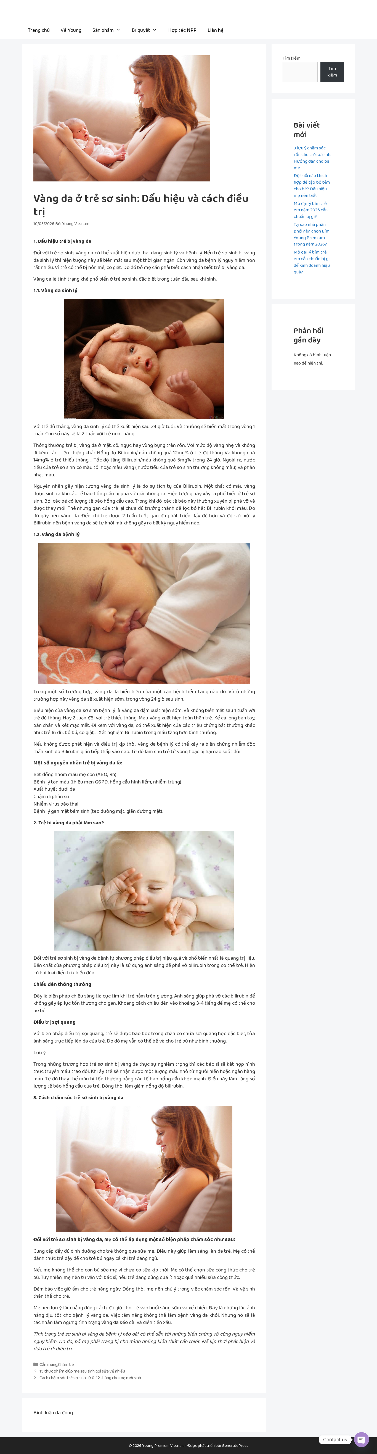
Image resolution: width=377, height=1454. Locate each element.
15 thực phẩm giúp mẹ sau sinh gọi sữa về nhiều (82, 1371)
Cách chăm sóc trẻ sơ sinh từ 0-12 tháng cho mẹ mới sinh (90, 1377)
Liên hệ (216, 30)
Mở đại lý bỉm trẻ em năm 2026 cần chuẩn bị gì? (311, 210)
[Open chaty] (361, 1439)
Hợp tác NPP (182, 30)
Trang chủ (39, 30)
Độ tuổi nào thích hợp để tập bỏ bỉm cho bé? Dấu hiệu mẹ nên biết (312, 185)
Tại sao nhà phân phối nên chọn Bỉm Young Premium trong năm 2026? (312, 234)
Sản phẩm (103, 30)
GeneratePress (235, 1445)
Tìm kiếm (292, 58)
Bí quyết (141, 30)
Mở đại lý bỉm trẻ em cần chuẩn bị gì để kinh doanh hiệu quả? (312, 262)
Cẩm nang (48, 1364)
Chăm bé (66, 1364)
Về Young (71, 30)
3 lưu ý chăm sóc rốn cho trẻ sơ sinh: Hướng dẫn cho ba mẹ (312, 157)
